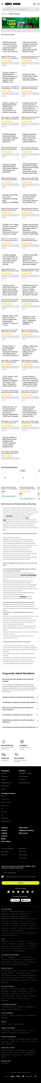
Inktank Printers (16, 1055)
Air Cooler (3, 811)
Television (3, 773)
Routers (3, 1057)
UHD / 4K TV (28, 957)
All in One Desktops (7, 1052)
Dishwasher (29, 977)
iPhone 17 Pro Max (6, 802)
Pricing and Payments (7, 848)
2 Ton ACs (33, 923)
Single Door (14, 980)
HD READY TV (21, 946)
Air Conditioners (6, 970)
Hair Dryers (4, 1018)
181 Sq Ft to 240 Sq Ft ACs (27, 933)
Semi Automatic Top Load (8, 975)
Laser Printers (5, 1055)
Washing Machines (6, 782)
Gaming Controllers (19, 962)
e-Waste (4, 833)
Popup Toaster (11, 998)
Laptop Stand (15, 1041)
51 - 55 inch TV (28, 948)
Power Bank (12, 1033)
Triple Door (33, 980)
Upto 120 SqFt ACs (16, 930)
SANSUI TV (4, 941)
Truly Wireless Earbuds (8, 1007)
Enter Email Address (10, 872)
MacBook (11, 1050)
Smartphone (4, 776)
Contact (4, 836)
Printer (22, 1052)
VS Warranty (22, 779)
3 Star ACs (4, 928)
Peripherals (24, 1041)
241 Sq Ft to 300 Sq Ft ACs (9, 935)
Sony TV (3, 944)
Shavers (11, 1015)
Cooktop (13, 991)
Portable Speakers (15, 1009)
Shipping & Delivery (26, 830)
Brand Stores (22, 848)
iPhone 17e (4, 805)
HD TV (13, 946)
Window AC (23, 970)
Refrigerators (5, 980)
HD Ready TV (12, 957)
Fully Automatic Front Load (27, 975)
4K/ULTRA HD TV (32, 944)
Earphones (4, 1009)
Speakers (14, 964)
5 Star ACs (22, 928)
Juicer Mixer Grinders (7, 996)
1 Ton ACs (29, 921)
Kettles (25, 996)
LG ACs (29, 911)
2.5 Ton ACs (14, 926)
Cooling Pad (4, 1041)
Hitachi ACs (13, 916)
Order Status (6, 841)
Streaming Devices (15, 959)
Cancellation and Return (25, 773)
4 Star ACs (13, 928)
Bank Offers (4, 855)
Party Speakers (5, 786)
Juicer (28, 993)
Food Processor (23, 991)
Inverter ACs (4, 930)
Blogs (3, 839)
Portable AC (33, 970)
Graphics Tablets (19, 1024)
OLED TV (21, 944)
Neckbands (20, 1007)
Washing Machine (6, 821)
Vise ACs (3, 911)
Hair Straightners (31, 1015)
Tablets (3, 1024)
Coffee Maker (5, 991)
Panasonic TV (13, 944)
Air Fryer (33, 991)
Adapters (3, 1033)
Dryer (22, 977)
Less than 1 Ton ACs (17, 921)
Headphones (30, 1007)
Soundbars (31, 962)
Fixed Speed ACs (32, 928)
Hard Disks (9, 1044)
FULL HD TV (4, 946)
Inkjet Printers (31, 1052)
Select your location (14, 13)
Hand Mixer (15, 993)
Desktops (31, 1050)
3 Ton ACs (23, 926)
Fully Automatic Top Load (23, 973)
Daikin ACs (21, 911)
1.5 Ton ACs (14, 923)
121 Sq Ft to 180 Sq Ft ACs (9, 933)
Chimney (23, 988)
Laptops (3, 779)
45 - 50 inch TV (17, 948)
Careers (4, 830)
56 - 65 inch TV (5, 951)
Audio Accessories (28, 959)
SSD (2, 1044)
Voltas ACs (12, 911)
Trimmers (4, 1015)
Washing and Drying (7, 973)
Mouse (3, 1039)
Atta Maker (4, 988)
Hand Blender (5, 993)
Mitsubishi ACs (24, 914)
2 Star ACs (32, 926)
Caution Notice (23, 855)
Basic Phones (23, 1030)
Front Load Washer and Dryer (9, 977)
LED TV (3, 957)
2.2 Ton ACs (4, 926)
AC (2, 808)
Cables (31, 1030)
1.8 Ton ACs (23, 923)
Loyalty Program (23, 776)
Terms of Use (22, 851)
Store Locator (4, 851)
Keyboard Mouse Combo (23, 1039)
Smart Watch (5, 1063)
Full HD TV (4, 959)
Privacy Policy (22, 858)
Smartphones (5, 1030)
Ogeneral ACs (24, 918)
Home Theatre (5, 964)
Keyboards (11, 1039)
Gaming (3, 789)
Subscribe (20, 883)
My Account (23, 833)
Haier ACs (15, 918)
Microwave (33, 996)
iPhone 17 (4, 796)
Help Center (23, 828)
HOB (22, 993)
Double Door (24, 980)
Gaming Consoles (6, 962)
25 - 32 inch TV (32, 946)
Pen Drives (34, 1041)
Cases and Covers (24, 1033)
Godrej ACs (14, 914)
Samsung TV (21, 941)
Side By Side (4, 982)
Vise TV (12, 941)
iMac (16, 1052)
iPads (9, 1024)
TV (2, 815)
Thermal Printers (28, 1055)
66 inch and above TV (19, 951)
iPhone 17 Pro (5, 799)
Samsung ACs (5, 918)
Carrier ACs (4, 916)
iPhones (14, 1030)
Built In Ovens (14, 988)
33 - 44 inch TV (5, 948)
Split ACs (33, 918)
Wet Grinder (4, 1000)
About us (4, 828)
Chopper (30, 988)
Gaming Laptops (21, 1050)
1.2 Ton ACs (4, 923)
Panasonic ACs (24, 916)
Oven (2, 998)
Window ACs (5, 921)
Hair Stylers (20, 1015)
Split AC (15, 970)
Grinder (18, 996)
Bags (34, 1039)
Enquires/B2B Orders (24, 782)
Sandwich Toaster (23, 998)
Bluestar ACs (5, 914)
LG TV (29, 941)
